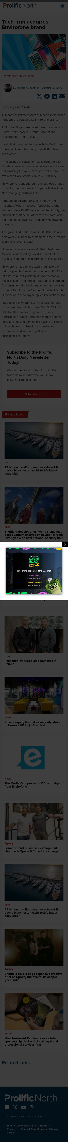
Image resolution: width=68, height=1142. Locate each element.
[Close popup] (65, 544)
